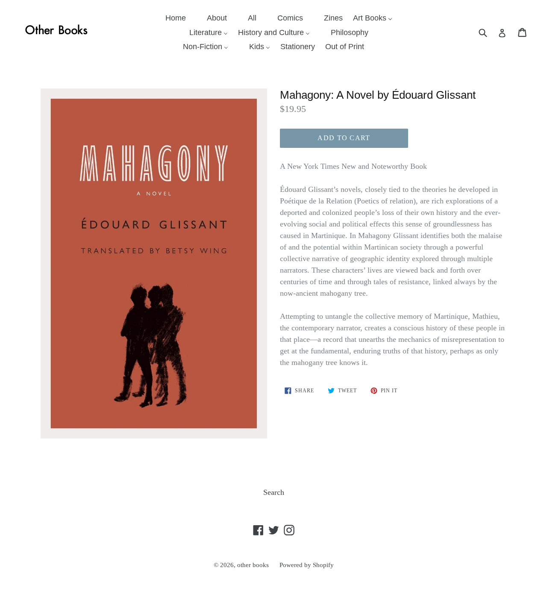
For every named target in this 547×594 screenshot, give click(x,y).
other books (253, 565)
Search (273, 492)
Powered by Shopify (306, 565)
